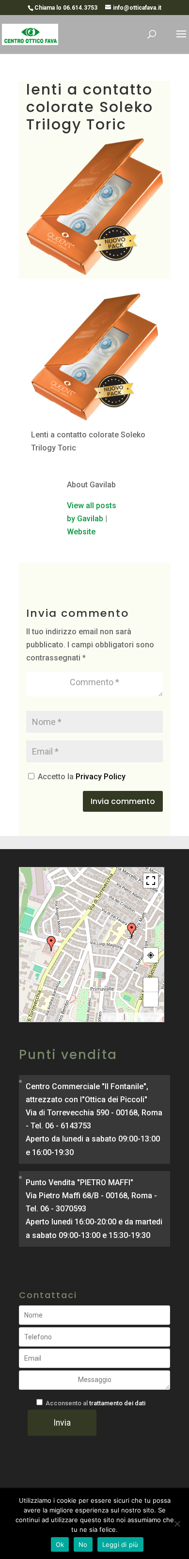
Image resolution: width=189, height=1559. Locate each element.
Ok (60, 1544)
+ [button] (151, 985)
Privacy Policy (101, 776)
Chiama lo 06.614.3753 (65, 7)
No (83, 1544)
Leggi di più (120, 1544)
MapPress (113, 1017)
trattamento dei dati (117, 1403)
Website (81, 531)
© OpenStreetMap (144, 1017)
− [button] (151, 999)
